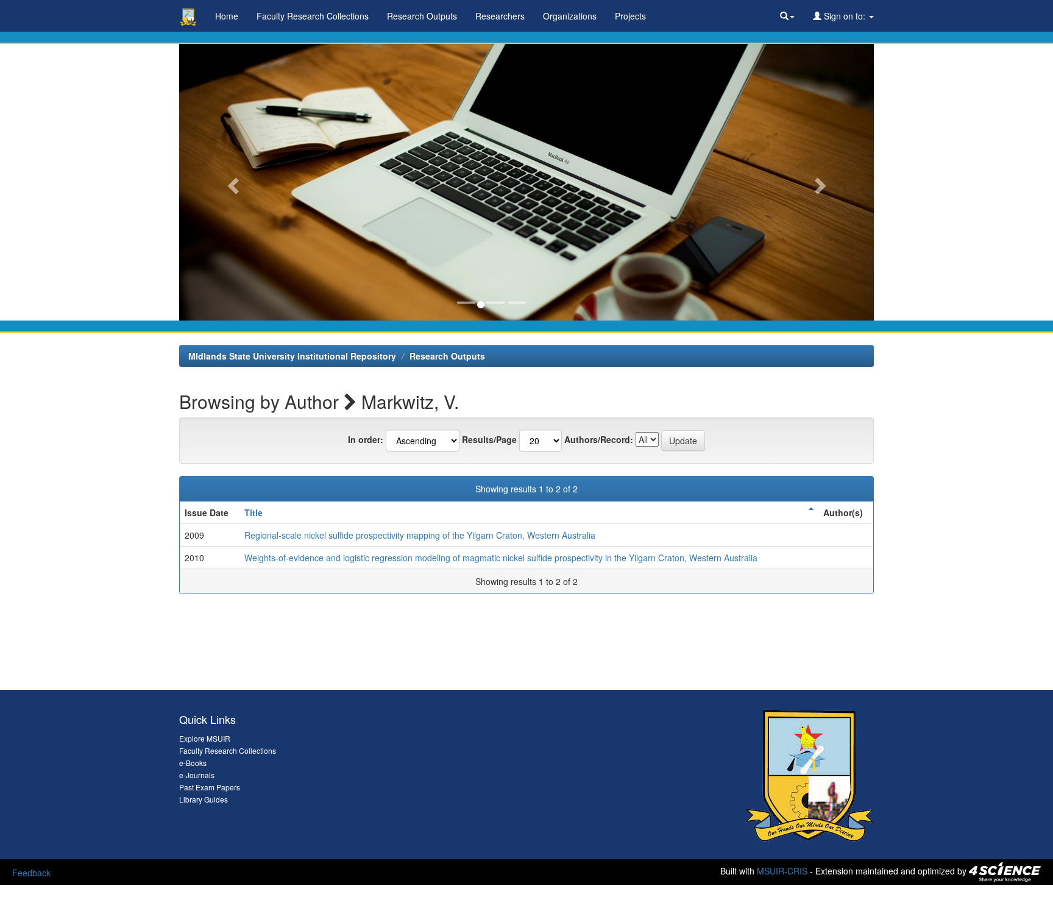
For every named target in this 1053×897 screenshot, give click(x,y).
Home (226, 16)
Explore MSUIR (204, 738)
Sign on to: (844, 16)
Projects (630, 16)
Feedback (31, 873)
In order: (365, 439)
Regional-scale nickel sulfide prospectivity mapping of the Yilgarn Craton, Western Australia (419, 535)
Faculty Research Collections (313, 16)
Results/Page (489, 439)
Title (253, 512)
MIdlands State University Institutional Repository (292, 356)
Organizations (570, 16)
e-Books (193, 762)
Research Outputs (422, 16)
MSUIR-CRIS (782, 871)
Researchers (500, 16)
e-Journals (196, 775)
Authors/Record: (598, 439)
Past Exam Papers (209, 787)
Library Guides (203, 799)
